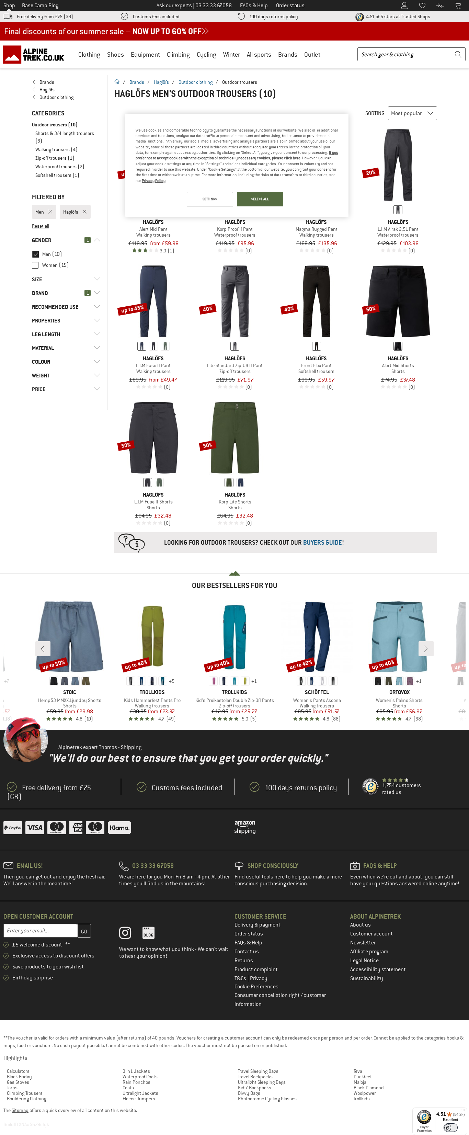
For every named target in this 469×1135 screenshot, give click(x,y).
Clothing (89, 54)
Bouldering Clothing (26, 1099)
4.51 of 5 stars (397, 16)
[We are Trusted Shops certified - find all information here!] (370, 786)
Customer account (371, 933)
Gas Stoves (18, 1082)
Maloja (360, 1082)
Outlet (312, 54)
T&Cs (241, 978)
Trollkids (362, 1099)
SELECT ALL (260, 199)
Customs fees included (156, 16)
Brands (287, 54)
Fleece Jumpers (139, 1099)
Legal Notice (364, 960)
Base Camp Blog (40, 5)
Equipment (145, 54)
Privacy (258, 978)
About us (360, 924)
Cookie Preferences (256, 986)
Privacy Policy (153, 180)
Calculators (18, 1071)
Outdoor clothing (196, 82)
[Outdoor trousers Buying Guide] (275, 542)
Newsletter (363, 942)
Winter (231, 54)
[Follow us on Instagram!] (130, 934)
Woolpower (365, 1093)
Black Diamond (369, 1088)
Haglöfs (161, 82)
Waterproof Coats (140, 1077)
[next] (426, 648)
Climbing (178, 54)
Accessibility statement (378, 969)
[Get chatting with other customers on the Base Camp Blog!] (153, 934)
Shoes (115, 54)
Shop (9, 5)
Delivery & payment (258, 924)
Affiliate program (369, 951)
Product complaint (256, 969)
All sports (259, 54)
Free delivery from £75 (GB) (45, 16)
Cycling (206, 54)
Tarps (12, 1088)
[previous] (42, 648)
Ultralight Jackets (140, 1093)
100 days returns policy (273, 16)
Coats (128, 1088)
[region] (236, 165)
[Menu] (463, 1112)
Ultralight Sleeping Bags (262, 1082)
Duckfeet (363, 1077)
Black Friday (19, 1077)
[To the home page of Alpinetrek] (37, 54)
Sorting (375, 113)
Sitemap (20, 1110)
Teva (358, 1071)
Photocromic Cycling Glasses (267, 1099)
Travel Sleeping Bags (258, 1071)
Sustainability (366, 978)
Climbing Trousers (25, 1093)
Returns (244, 960)
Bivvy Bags (249, 1093)
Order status (249, 933)
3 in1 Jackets (136, 1071)
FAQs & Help (248, 942)
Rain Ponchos (136, 1082)
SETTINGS (210, 199)
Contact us (247, 951)
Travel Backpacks (255, 1077)
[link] (66, 82)
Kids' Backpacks (254, 1088)
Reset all (40, 226)
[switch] (451, 1127)
